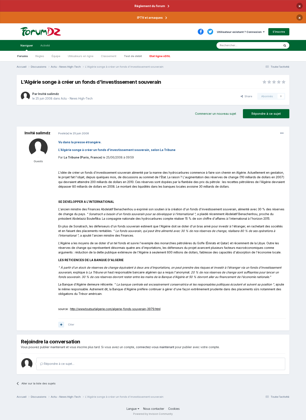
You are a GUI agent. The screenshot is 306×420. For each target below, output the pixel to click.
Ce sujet (269, 45)
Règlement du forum (149, 6)
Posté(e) (73, 133)
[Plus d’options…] (282, 133)
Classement (108, 56)
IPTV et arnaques (150, 17)
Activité (45, 45)
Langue (132, 408)
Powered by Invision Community (153, 413)
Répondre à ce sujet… (58, 363)
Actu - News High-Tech (77, 98)
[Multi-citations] (61, 325)
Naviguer (26, 45)
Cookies (174, 408)
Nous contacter (153, 408)
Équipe (56, 56)
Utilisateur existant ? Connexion (240, 32)
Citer (71, 324)
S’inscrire (279, 31)
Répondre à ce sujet (266, 113)
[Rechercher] (284, 45)
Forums (22, 56)
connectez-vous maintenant (155, 347)
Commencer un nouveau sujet (215, 113)
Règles (39, 56)
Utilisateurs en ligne (80, 56)
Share (247, 96)
